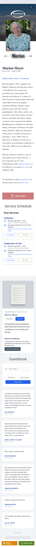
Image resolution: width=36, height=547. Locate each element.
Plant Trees (25, 235)
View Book (9, 319)
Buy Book (20, 319)
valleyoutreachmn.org (25, 164)
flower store (24, 182)
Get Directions (11, 235)
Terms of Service (23, 538)
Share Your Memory (12, 349)
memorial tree (25, 179)
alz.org (24, 167)
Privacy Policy (12, 538)
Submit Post (18, 382)
